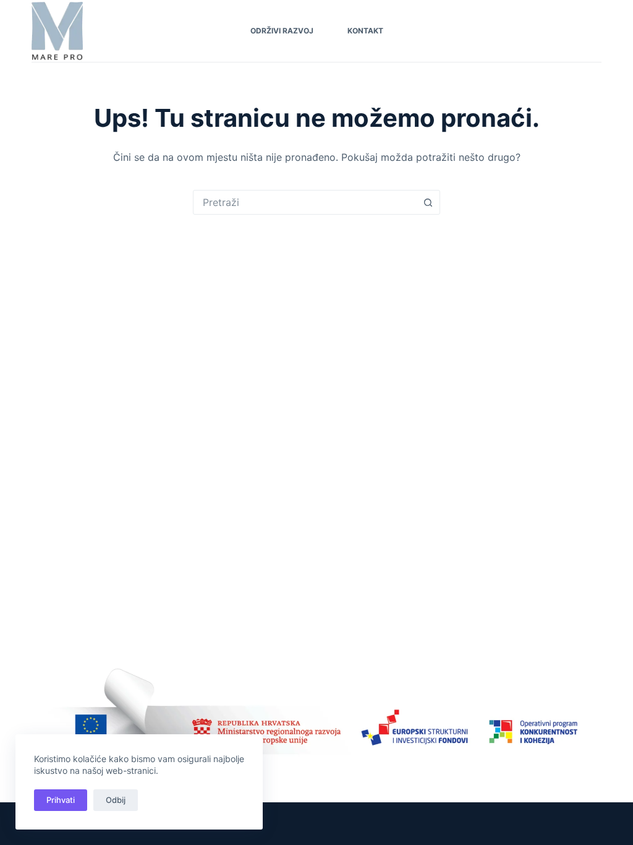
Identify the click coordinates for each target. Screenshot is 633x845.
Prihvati (60, 800)
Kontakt (365, 30)
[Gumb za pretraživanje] (428, 202)
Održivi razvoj (281, 30)
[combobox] (304, 202)
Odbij (115, 800)
